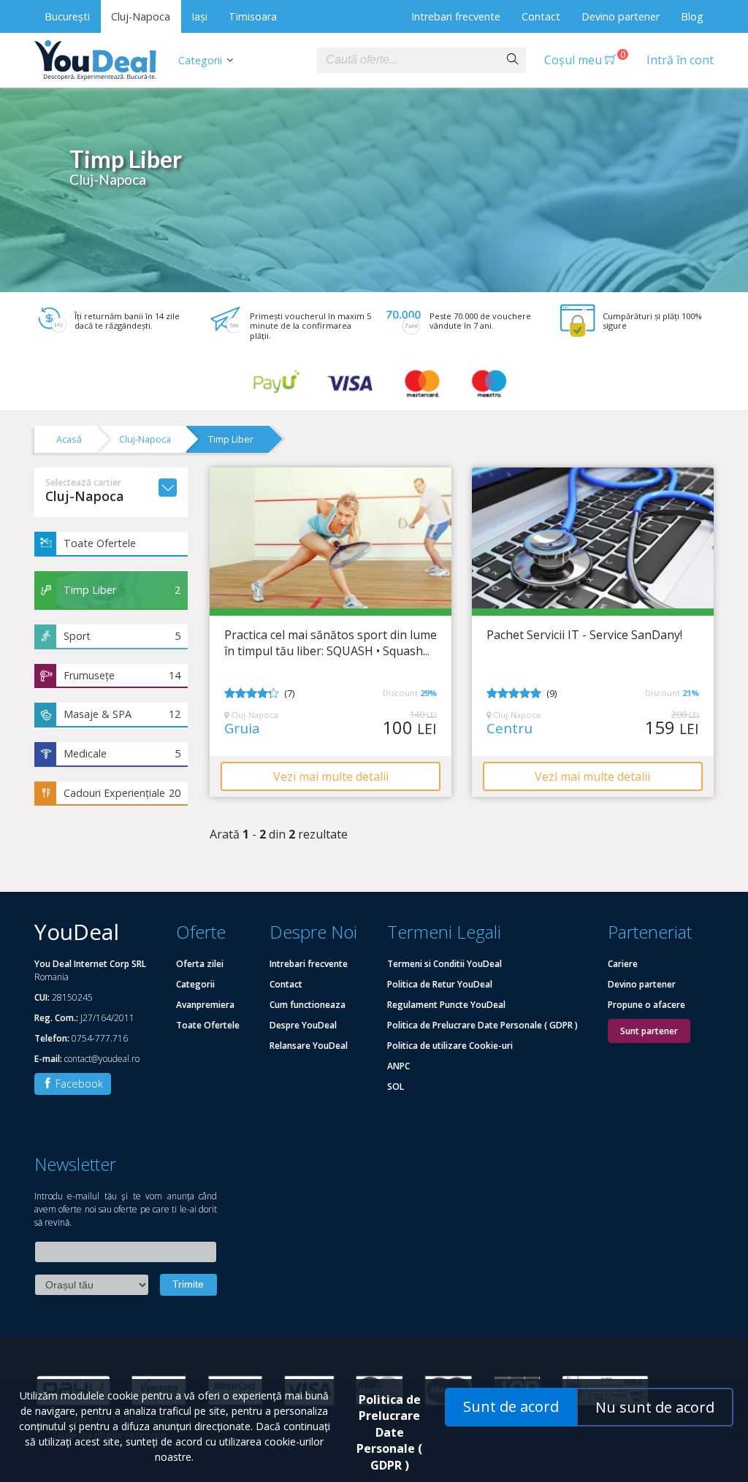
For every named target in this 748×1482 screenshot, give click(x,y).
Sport (122, 636)
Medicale (122, 753)
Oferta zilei (200, 964)
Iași (199, 16)
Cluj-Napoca (140, 16)
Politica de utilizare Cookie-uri (450, 1045)
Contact (541, 16)
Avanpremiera (205, 1004)
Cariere (623, 964)
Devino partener (620, 16)
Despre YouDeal (303, 1025)
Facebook (78, 1084)
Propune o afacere (646, 1004)
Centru (509, 728)
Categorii (200, 60)
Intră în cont (680, 60)
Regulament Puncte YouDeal (446, 1004)
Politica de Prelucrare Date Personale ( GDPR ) (482, 1025)
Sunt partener (649, 1031)
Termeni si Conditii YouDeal (444, 964)
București (67, 16)
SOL (395, 1086)
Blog (692, 16)
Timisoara (253, 16)
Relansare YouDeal (309, 1045)
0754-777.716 (100, 1038)
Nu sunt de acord (654, 1407)
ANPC (398, 1066)
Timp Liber (230, 439)
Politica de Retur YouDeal (439, 984)
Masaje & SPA (122, 714)
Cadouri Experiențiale (122, 793)
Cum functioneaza (308, 1004)
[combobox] (408, 60)
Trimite (188, 1284)
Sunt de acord (511, 1406)
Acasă (69, 439)
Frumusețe (122, 675)
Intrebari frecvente (455, 16)
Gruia (242, 728)
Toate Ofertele (100, 543)
